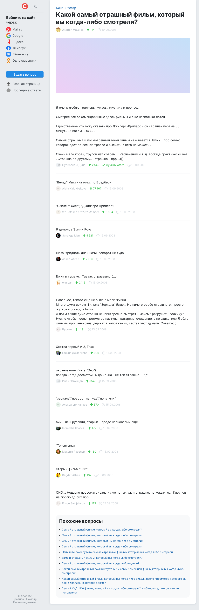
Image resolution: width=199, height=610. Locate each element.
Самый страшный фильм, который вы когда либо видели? (100, 563)
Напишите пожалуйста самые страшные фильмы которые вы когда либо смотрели (117, 552)
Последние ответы (26, 90)
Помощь (31, 599)
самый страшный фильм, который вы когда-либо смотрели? (102, 557)
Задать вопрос (25, 74)
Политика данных (25, 602)
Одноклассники (24, 60)
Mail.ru (17, 29)
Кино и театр (66, 8)
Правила (18, 599)
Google (17, 36)
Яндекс (18, 42)
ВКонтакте (20, 54)
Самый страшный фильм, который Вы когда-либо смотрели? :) (104, 540)
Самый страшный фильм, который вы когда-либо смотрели (101, 535)
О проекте (25, 596)
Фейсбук (19, 48)
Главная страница (26, 84)
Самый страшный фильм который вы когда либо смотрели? (102, 529)
